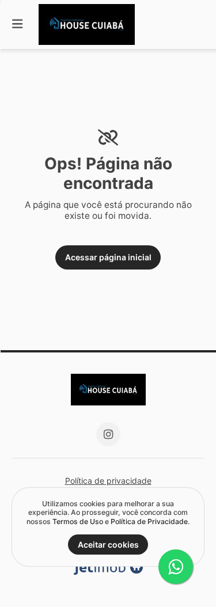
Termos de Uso (77, 521)
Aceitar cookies (108, 544)
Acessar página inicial (108, 257)
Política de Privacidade (149, 521)
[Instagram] (108, 434)
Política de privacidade (108, 480)
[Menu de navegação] (17, 24)
